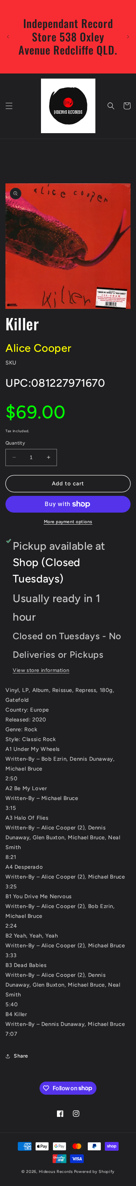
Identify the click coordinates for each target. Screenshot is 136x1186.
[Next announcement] (128, 37)
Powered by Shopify (94, 1171)
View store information (41, 670)
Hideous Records (56, 1171)
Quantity (15, 443)
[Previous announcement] (8, 37)
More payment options (68, 521)
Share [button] (21, 1056)
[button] (9, 106)
